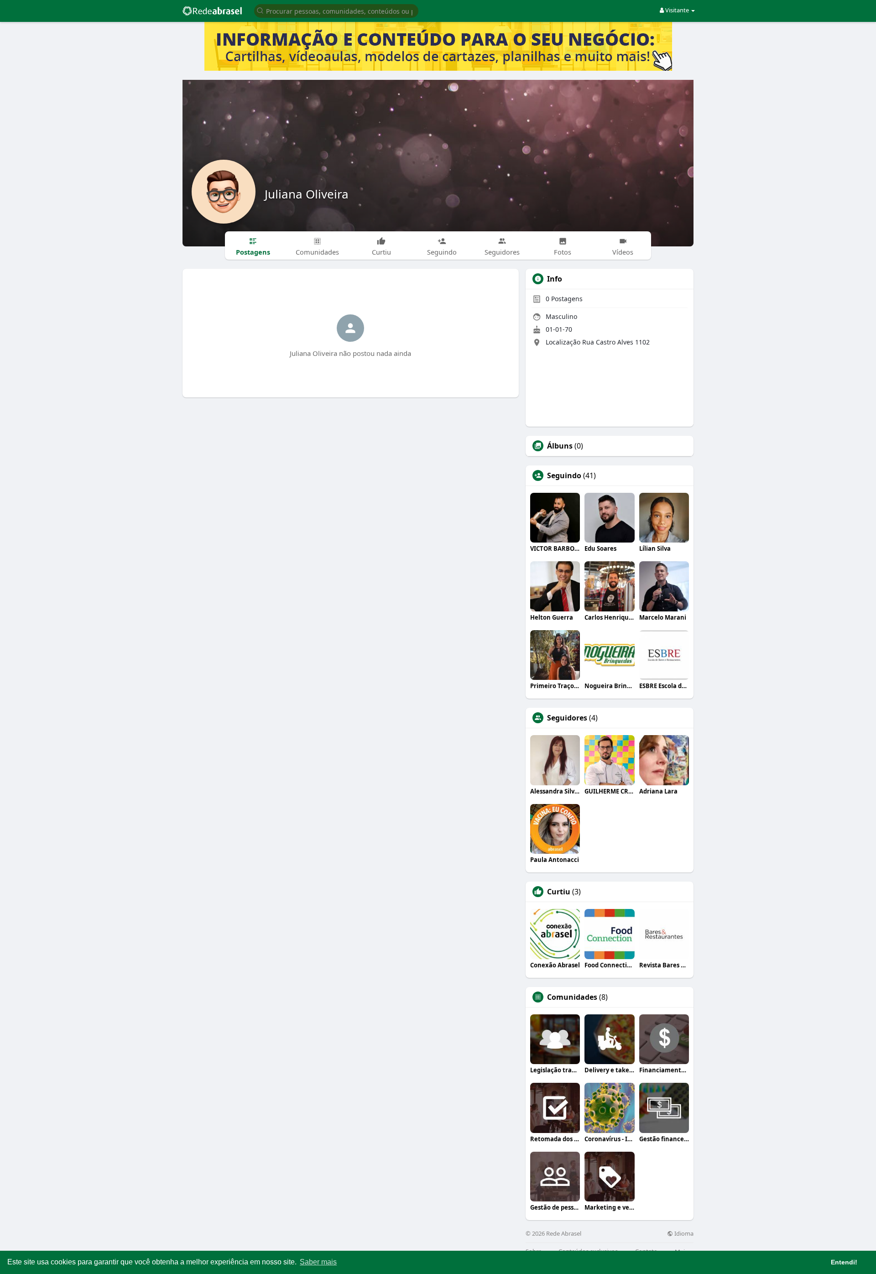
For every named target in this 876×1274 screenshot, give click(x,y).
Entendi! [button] (844, 1262)
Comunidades (572, 997)
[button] (336, 10)
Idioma (683, 1234)
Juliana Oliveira (307, 194)
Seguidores (567, 717)
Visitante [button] (677, 10)
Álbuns (560, 445)
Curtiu (558, 891)
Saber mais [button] (318, 1262)
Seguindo (564, 475)
